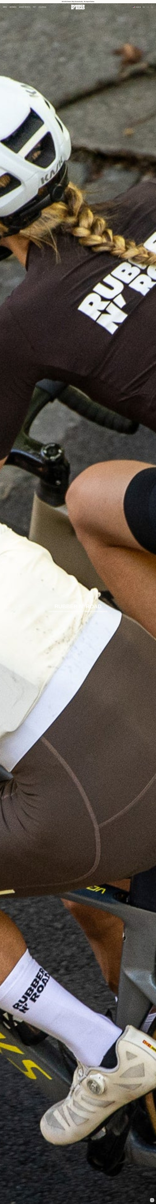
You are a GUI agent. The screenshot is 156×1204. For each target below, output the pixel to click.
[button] (5, 7)
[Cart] (152, 7)
